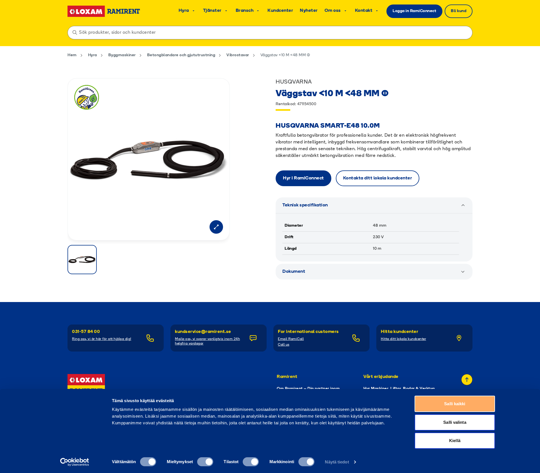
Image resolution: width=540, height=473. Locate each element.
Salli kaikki (454, 403)
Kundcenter (280, 10)
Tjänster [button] (212, 10)
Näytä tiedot (337, 462)
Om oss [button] (333, 10)
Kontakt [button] (364, 10)
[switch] (205, 461)
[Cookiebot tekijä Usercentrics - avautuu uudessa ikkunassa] (74, 462)
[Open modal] (216, 227)
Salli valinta (454, 422)
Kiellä (454, 440)
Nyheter (309, 10)
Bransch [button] (245, 10)
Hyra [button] (184, 10)
